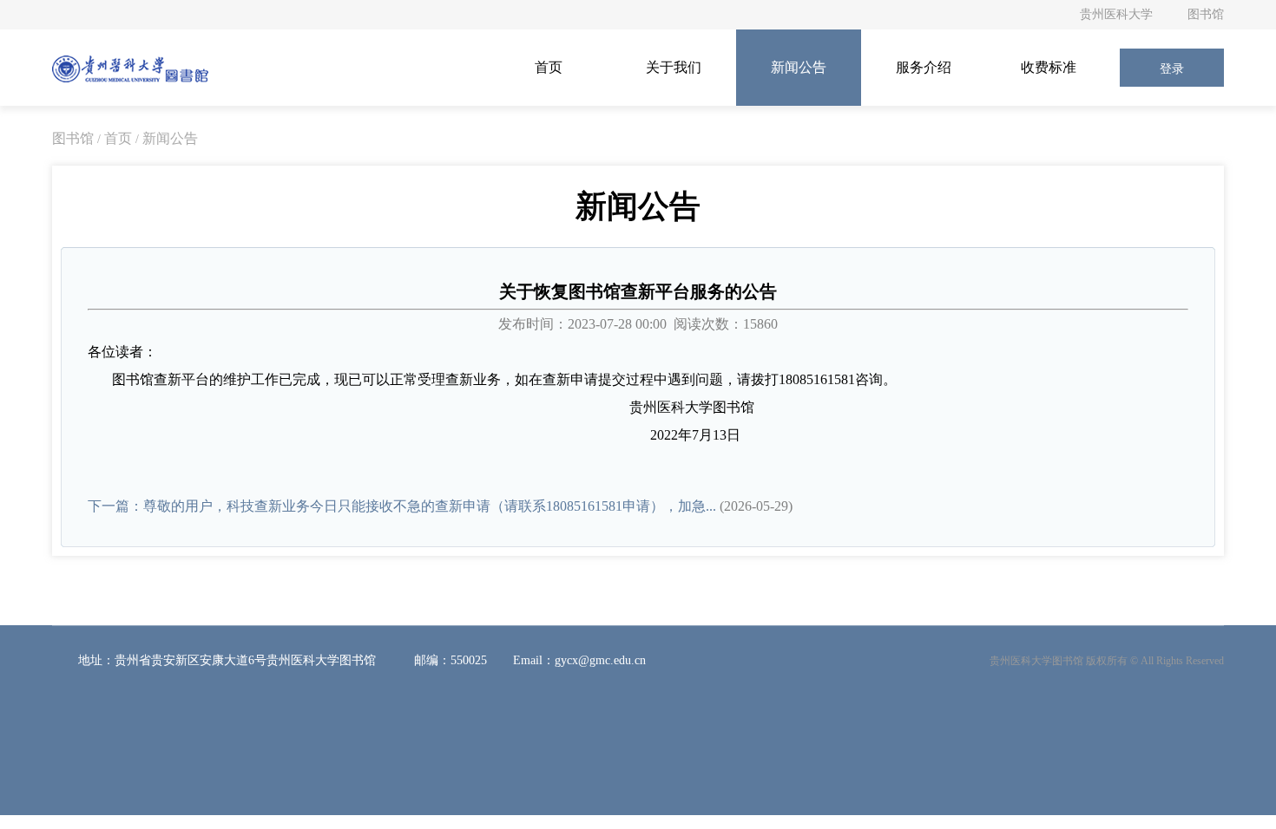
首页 (548, 67)
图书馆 (1205, 14)
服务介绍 (923, 67)
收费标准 (1048, 67)
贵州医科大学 (1116, 14)
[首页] (130, 68)
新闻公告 (798, 67)
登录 (1172, 68)
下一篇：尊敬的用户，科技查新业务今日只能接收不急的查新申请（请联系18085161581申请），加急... (402, 506)
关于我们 (673, 67)
